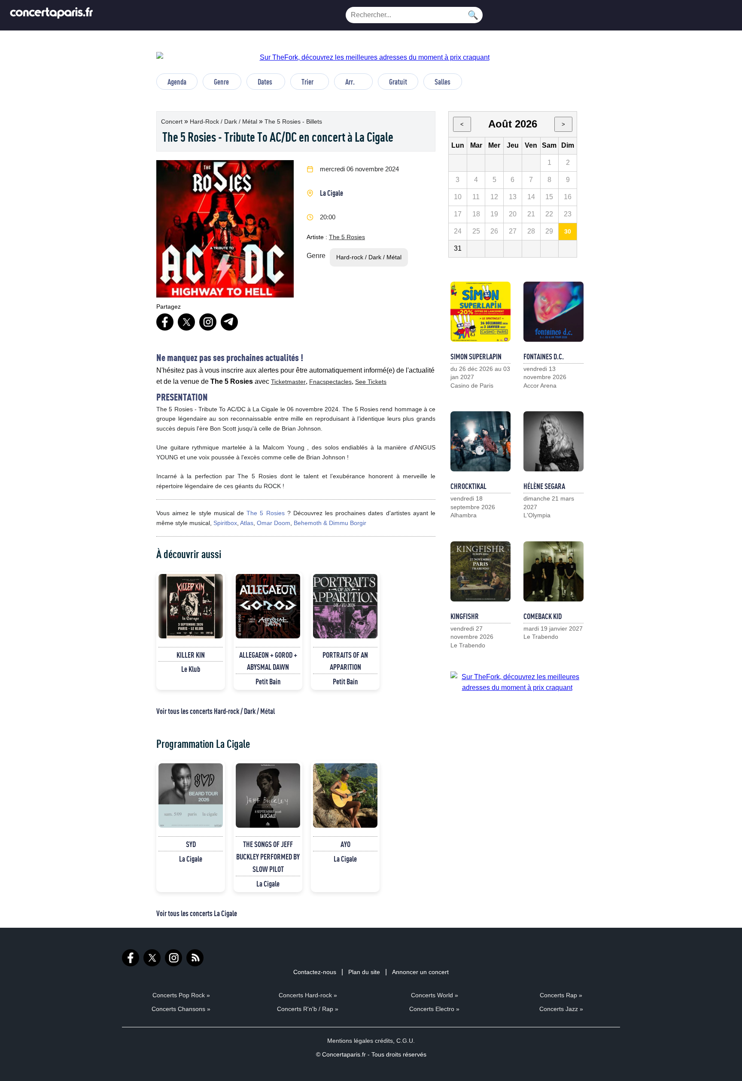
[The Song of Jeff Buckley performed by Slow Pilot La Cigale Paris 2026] (268, 795)
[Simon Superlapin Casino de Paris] (480, 312)
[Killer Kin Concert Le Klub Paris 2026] (190, 606)
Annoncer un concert (420, 972)
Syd (191, 844)
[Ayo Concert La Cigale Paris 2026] (345, 795)
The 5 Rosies (347, 237)
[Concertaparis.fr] (51, 15)
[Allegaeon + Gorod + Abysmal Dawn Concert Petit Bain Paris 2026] (268, 606)
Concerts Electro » (434, 1008)
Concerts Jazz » (561, 1008)
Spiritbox (225, 522)
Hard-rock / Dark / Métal (224, 121)
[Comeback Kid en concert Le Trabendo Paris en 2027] (553, 571)
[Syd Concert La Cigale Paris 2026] (190, 795)
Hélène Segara (544, 486)
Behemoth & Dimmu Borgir (330, 522)
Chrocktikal (468, 486)
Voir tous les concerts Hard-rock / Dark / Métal (215, 711)
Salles (442, 81)
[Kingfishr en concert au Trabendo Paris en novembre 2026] (480, 571)
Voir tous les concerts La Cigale (196, 913)
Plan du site (364, 972)
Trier (307, 81)
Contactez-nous (314, 972)
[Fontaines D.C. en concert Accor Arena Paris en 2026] (553, 312)
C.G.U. (405, 1040)
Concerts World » (434, 995)
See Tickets (370, 381)
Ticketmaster (288, 381)
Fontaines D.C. (543, 356)
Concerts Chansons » (181, 1008)
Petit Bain (268, 681)
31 (458, 248)
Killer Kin (190, 654)
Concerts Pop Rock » (181, 995)
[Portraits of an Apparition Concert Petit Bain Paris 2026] (345, 606)
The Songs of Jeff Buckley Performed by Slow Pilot (268, 856)
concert (172, 121)
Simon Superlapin (476, 356)
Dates (265, 81)
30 (567, 231)
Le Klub (190, 669)
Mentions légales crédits (360, 1040)
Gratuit (398, 81)
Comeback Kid (542, 616)
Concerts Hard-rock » (308, 995)
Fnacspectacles (330, 381)
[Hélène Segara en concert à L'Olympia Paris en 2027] (553, 441)
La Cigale (331, 192)
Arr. (350, 81)
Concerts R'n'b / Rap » (307, 1008)
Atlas (246, 522)
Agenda (176, 81)
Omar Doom (273, 522)
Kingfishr (464, 616)
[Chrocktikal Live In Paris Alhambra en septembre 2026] (480, 441)
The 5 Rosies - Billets (293, 121)
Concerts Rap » (561, 995)
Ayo (345, 844)
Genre (221, 81)
